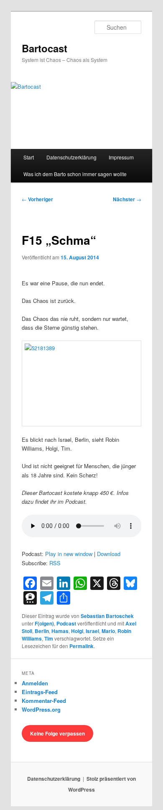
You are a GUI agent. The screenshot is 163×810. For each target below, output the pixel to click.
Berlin (42, 631)
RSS (55, 563)
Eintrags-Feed (40, 692)
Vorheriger (37, 199)
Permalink (81, 646)
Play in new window (68, 554)
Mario (108, 631)
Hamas (60, 631)
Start (28, 157)
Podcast (66, 623)
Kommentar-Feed (44, 701)
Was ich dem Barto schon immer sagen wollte (75, 173)
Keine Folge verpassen (57, 733)
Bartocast (44, 48)
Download (108, 554)
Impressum (121, 157)
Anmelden (35, 683)
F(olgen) (44, 623)
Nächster (127, 199)
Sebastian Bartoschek (107, 616)
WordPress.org (41, 709)
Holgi (77, 631)
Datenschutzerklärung (71, 157)
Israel (92, 631)
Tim (48, 638)
